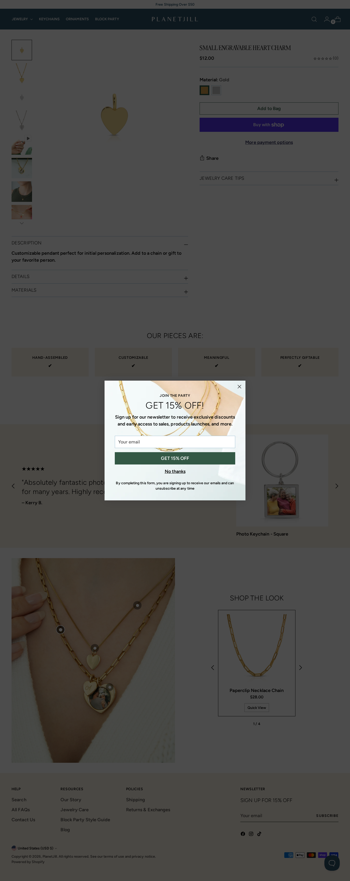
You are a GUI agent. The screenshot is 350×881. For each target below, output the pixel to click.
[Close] (239, 387)
